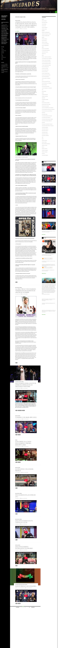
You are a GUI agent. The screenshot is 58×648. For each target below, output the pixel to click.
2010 (6, 31)
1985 (5, 28)
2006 (4, 30)
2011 (2, 33)
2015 (5, 35)
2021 (16, 434)
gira (16, 287)
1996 (2, 29)
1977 (2, 27)
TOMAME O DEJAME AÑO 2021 (26, 417)
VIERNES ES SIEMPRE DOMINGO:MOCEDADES (48, 254)
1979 (5, 27)
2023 (2, 42)
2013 (7, 33)
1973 (2, 25)
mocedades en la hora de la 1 (25, 495)
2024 (4, 42)
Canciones (16, 381)
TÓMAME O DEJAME (44, 205)
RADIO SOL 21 (44, 273)
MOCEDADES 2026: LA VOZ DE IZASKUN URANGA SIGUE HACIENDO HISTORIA (25, 384)
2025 (6, 42)
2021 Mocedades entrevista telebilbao (24, 547)
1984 (4, 28)
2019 (16, 603)
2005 (2, 30)
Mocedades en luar (45, 171)
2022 (16, 362)
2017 (5, 37)
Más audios (44, 314)
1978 (4, 27)
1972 (6, 24)
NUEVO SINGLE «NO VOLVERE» (25, 586)
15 (29, 607)
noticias (16, 20)
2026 (2, 43)
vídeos (19, 20)
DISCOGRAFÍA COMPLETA (4, 16)
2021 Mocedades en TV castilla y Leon (24, 521)
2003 (6, 29)
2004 (7, 29)
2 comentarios (44, 219)
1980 (6, 27)
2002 (5, 29)
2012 (5, 33)
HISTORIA (3, 19)
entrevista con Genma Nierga (24, 470)
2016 (2, 37)
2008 (2, 31)
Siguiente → (33, 607)
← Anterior (17, 607)
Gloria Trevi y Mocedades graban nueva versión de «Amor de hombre (25, 290)
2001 (3, 29)
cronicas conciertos (3, 50)
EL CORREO (17, 31)
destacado (19, 410)
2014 (2, 35)
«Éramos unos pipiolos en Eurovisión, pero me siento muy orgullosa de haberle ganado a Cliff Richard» (26, 24)
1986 (7, 28)
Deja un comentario (24, 28)
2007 (6, 30)
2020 (8, 39)
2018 (2, 39)
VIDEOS (23, 410)
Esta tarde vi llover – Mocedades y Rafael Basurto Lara (23, 443)
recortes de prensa (3, 57)
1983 (2, 28)
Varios (2, 58)
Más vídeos (44, 234)
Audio (2, 48)
